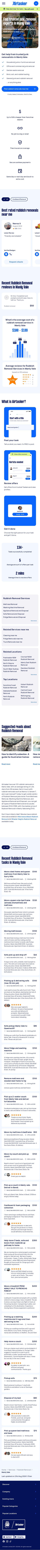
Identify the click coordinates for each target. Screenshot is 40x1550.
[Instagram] (7, 1541)
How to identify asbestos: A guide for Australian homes (15, 755)
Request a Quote (16, 262)
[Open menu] (4, 3)
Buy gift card (29, 9)
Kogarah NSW (17, 226)
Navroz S (17, 223)
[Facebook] (3, 1541)
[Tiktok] (10, 1541)
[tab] (6, 199)
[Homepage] (20, 3)
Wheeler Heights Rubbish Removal (24, 819)
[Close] (37, 9)
